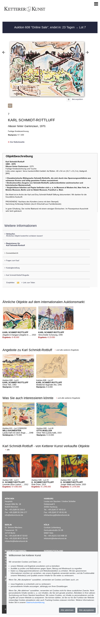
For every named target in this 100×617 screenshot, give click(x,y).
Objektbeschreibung (19, 156)
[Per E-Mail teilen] (17, 283)
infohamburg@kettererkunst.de (57, 515)
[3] (87, 52)
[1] (3, 52)
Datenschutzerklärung (35, 602)
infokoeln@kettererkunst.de (55, 538)
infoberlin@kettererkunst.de (16, 541)
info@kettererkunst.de (14, 515)
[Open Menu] (96, 4)
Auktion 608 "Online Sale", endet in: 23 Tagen (44, 27)
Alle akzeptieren (86, 610)
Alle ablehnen (67, 610)
